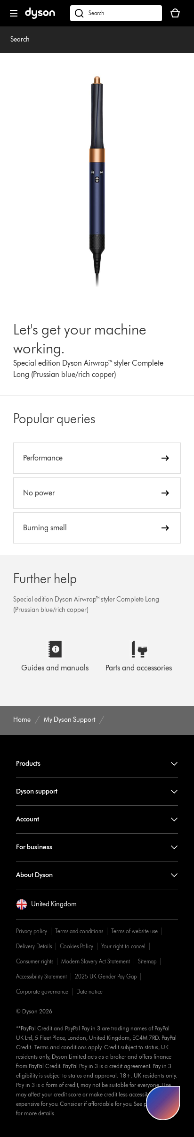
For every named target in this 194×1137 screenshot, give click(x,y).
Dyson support (36, 791)
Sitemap (147, 961)
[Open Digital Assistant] (163, 1103)
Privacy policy (31, 931)
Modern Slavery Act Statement (95, 961)
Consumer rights (34, 961)
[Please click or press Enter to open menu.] (14, 13)
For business (34, 847)
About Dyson (34, 875)
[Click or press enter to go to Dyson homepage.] (40, 17)
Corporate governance (42, 991)
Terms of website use (134, 931)
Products (28, 764)
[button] (46, 904)
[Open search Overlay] (116, 13)
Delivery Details (34, 946)
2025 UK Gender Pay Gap (106, 976)
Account (27, 819)
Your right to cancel (123, 946)
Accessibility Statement (41, 976)
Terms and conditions (79, 931)
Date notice (89, 991)
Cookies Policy (76, 946)
